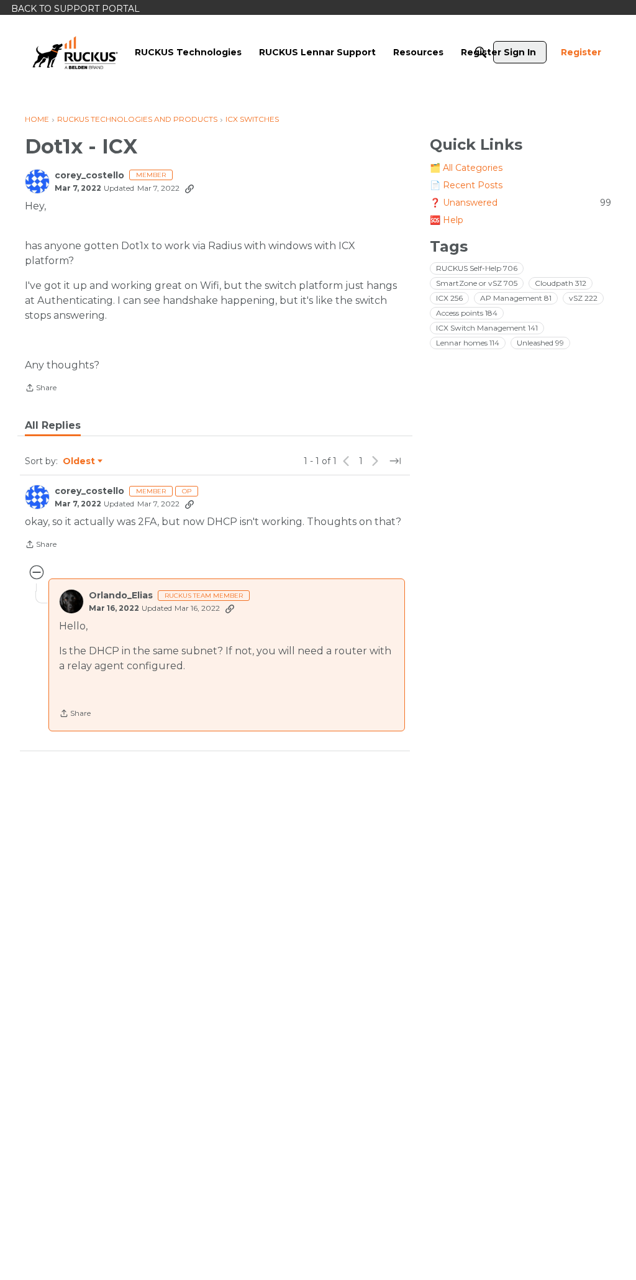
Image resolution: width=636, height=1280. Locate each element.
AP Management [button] (516, 298)
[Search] (481, 52)
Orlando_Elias (121, 595)
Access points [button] (466, 313)
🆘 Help (446, 220)
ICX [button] (449, 298)
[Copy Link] (189, 188)
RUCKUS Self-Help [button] (476, 268)
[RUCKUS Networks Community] (75, 52)
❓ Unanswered (520, 202)
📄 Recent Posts (466, 185)
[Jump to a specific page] (395, 461)
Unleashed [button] (540, 342)
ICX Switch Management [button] (487, 327)
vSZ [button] (583, 298)
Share (41, 389)
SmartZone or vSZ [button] (476, 283)
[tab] (52, 425)
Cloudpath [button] (560, 283)
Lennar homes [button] (467, 342)
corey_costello (89, 175)
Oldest (79, 461)
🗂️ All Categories (466, 167)
